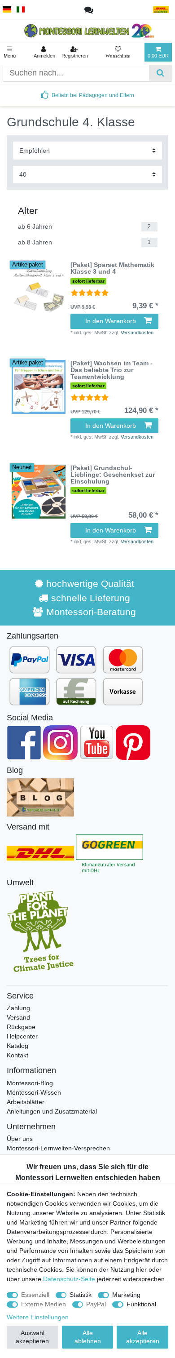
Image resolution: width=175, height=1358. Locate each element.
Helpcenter (22, 1036)
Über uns (20, 1138)
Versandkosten (137, 332)
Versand (18, 1017)
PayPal (96, 1304)
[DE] (7, 9)
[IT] (21, 9)
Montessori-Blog (30, 1083)
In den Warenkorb (110, 320)
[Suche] (160, 73)
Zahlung (18, 1008)
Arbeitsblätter (25, 1101)
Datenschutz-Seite (69, 1279)
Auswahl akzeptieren (32, 1337)
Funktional (141, 1304)
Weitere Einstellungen (38, 1317)
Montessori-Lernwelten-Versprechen (58, 1148)
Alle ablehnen (87, 1337)
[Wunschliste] (117, 52)
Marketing (126, 1294)
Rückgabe (21, 1026)
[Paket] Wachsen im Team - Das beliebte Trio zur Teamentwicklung (111, 370)
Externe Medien (43, 1304)
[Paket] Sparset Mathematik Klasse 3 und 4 (112, 268)
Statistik (81, 1294)
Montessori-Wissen (34, 1092)
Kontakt (17, 1055)
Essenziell (35, 1294)
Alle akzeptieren (142, 1337)
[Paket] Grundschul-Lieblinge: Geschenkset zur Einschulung (112, 475)
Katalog (17, 1045)
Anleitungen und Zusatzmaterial (52, 1111)
